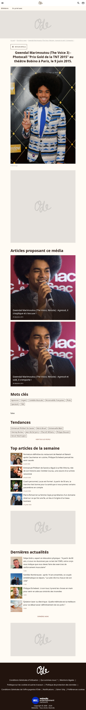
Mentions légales (67, 680)
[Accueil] (40, 3)
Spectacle (14, 404)
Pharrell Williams (47, 432)
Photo (69, 400)
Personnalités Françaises (54, 400)
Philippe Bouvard (63, 432)
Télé (22, 404)
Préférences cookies (76, 689)
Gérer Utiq (60, 689)
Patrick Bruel (41, 428)
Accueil (13, 40)
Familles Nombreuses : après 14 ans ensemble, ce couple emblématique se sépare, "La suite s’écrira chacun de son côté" (47, 578)
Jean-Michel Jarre (32, 432)
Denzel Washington (18, 436)
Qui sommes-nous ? (49, 680)
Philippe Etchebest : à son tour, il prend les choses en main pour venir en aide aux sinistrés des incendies (48, 590)
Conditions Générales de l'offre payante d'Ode (21, 689)
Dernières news (22, 40)
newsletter (83, 3)
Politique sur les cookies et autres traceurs (25, 685)
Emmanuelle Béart (55, 428)
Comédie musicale (36, 400)
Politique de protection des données (61, 685)
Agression (15, 400)
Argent (24, 400)
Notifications (48, 689)
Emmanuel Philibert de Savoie (22, 428)
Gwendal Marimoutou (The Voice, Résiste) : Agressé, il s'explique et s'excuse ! (40, 312)
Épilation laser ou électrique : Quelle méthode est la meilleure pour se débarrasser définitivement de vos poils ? (49, 603)
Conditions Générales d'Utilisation (23, 680)
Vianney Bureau (17, 432)
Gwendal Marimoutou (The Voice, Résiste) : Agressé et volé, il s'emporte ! (50, 40)
